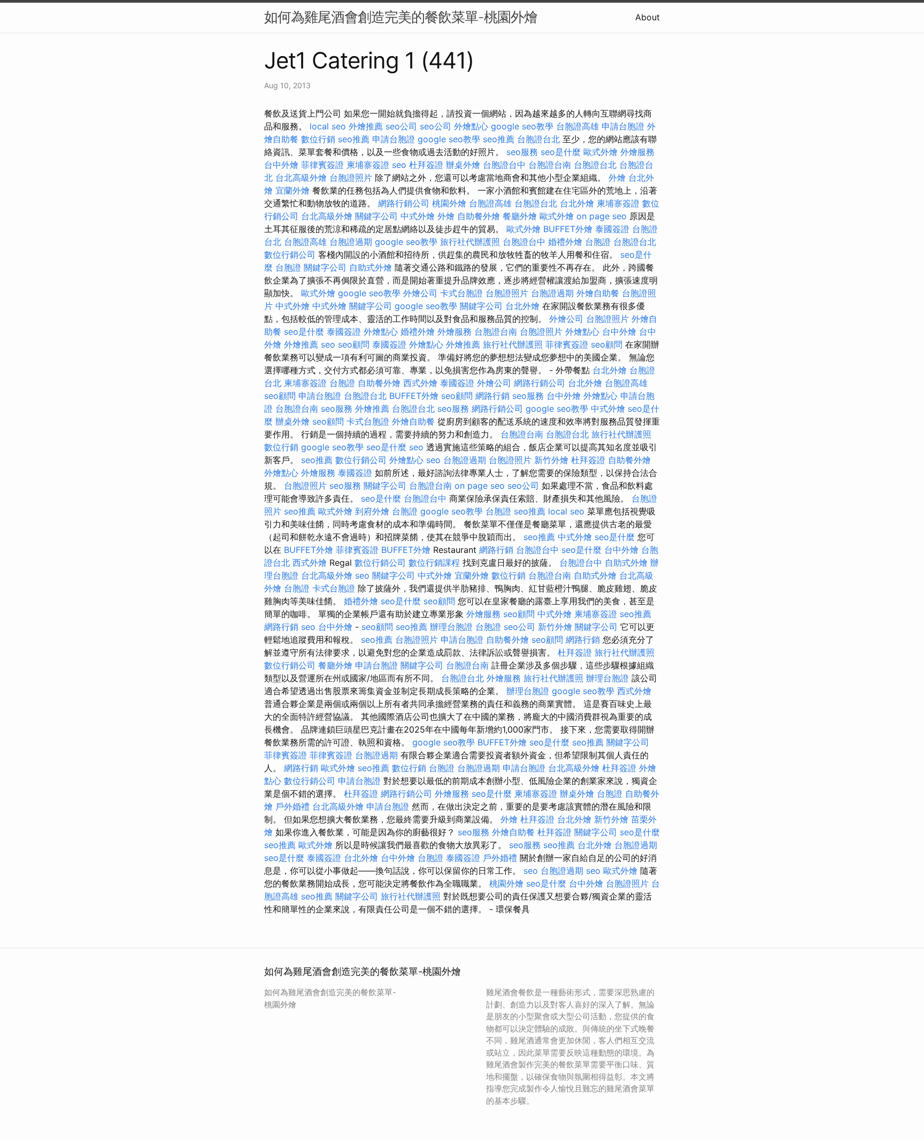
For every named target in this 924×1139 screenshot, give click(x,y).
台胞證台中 (504, 164)
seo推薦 (353, 139)
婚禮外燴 (565, 241)
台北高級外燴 (301, 177)
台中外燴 (281, 164)
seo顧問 (353, 344)
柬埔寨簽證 (367, 164)
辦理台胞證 (451, 626)
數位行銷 (318, 139)
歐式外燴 (600, 152)
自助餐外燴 (478, 216)
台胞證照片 (350, 177)
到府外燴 (372, 511)
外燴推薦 (366, 126)
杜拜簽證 (426, 164)
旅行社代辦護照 (470, 241)
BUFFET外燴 (567, 229)
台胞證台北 (538, 139)
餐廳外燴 (520, 216)
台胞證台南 (549, 164)
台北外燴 (577, 203)
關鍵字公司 (376, 216)
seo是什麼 (561, 152)
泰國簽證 (612, 229)
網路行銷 (492, 395)
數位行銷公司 (289, 254)
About (647, 17)
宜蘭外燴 (292, 190)
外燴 (617, 177)
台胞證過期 (350, 241)
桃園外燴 (449, 203)
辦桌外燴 (463, 164)
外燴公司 (420, 293)
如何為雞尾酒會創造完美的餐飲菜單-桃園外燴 (400, 17)
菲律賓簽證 (322, 164)
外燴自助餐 (597, 293)
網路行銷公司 (403, 203)
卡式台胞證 (461, 293)
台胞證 (598, 241)
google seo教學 (522, 126)
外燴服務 (637, 152)
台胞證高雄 (577, 126)
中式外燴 (418, 216)
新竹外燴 (551, 460)
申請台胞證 (623, 126)
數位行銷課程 (434, 562)
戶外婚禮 (292, 806)
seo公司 (401, 126)
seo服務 (522, 152)
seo (399, 164)
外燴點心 (471, 126)
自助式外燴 (370, 267)
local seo (328, 126)
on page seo (601, 216)
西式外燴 (420, 383)
